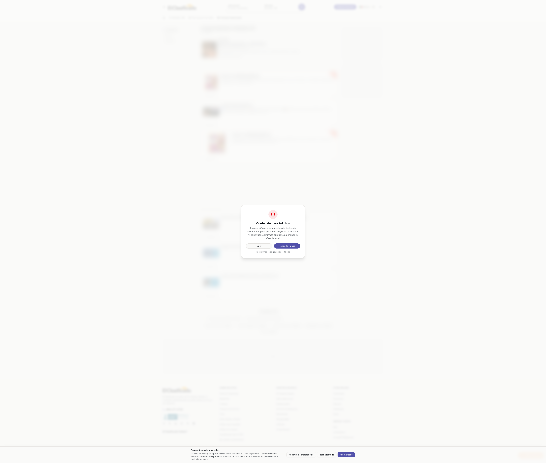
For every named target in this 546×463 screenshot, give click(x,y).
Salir (259, 246)
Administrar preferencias (301, 454)
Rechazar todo (326, 454)
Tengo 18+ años (287, 246)
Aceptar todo (346, 454)
